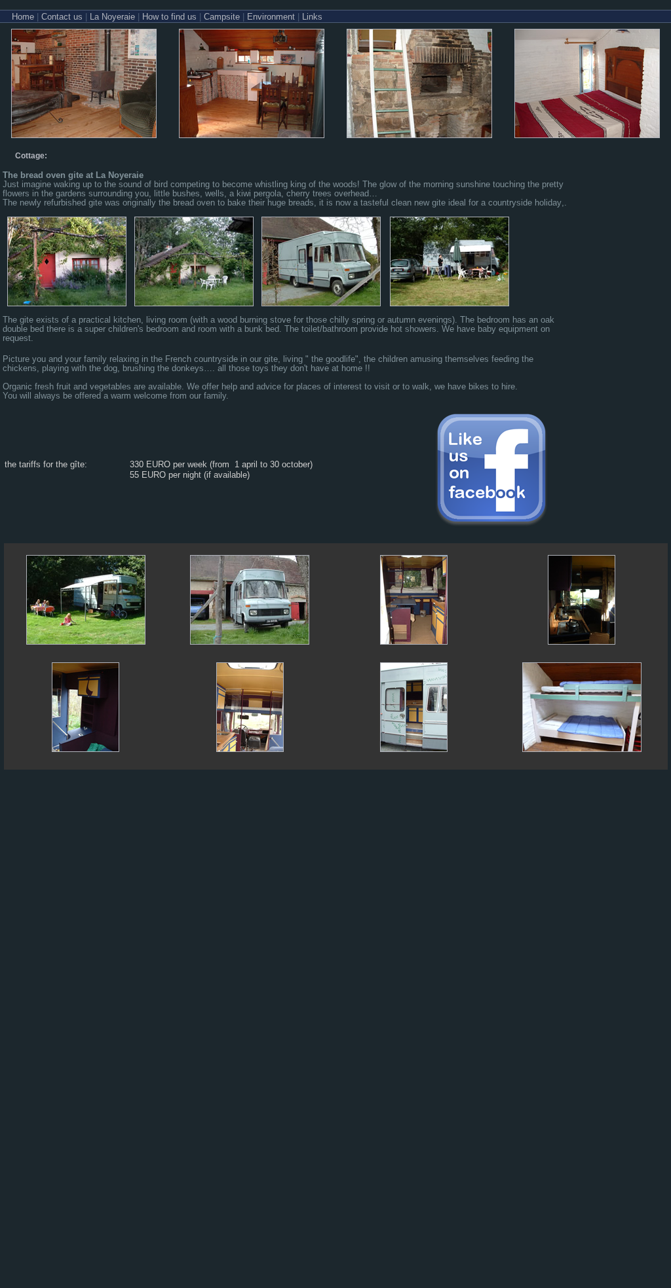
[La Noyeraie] (84, 134)
